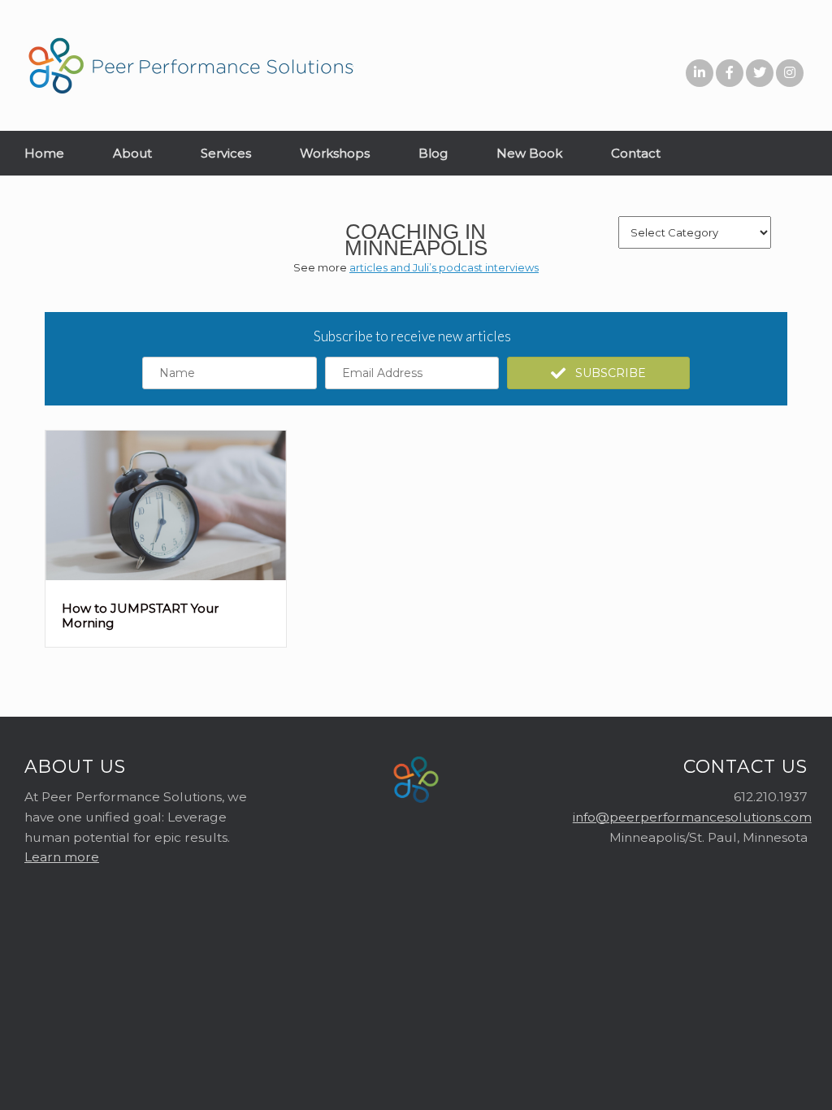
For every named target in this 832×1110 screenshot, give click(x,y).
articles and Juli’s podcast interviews (444, 267)
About (132, 153)
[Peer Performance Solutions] (190, 65)
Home (44, 153)
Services (226, 153)
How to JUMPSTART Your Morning (140, 616)
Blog (433, 153)
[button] (598, 373)
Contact (636, 153)
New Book (529, 153)
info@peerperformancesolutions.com (692, 817)
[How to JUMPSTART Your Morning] (166, 576)
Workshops (335, 153)
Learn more (61, 857)
